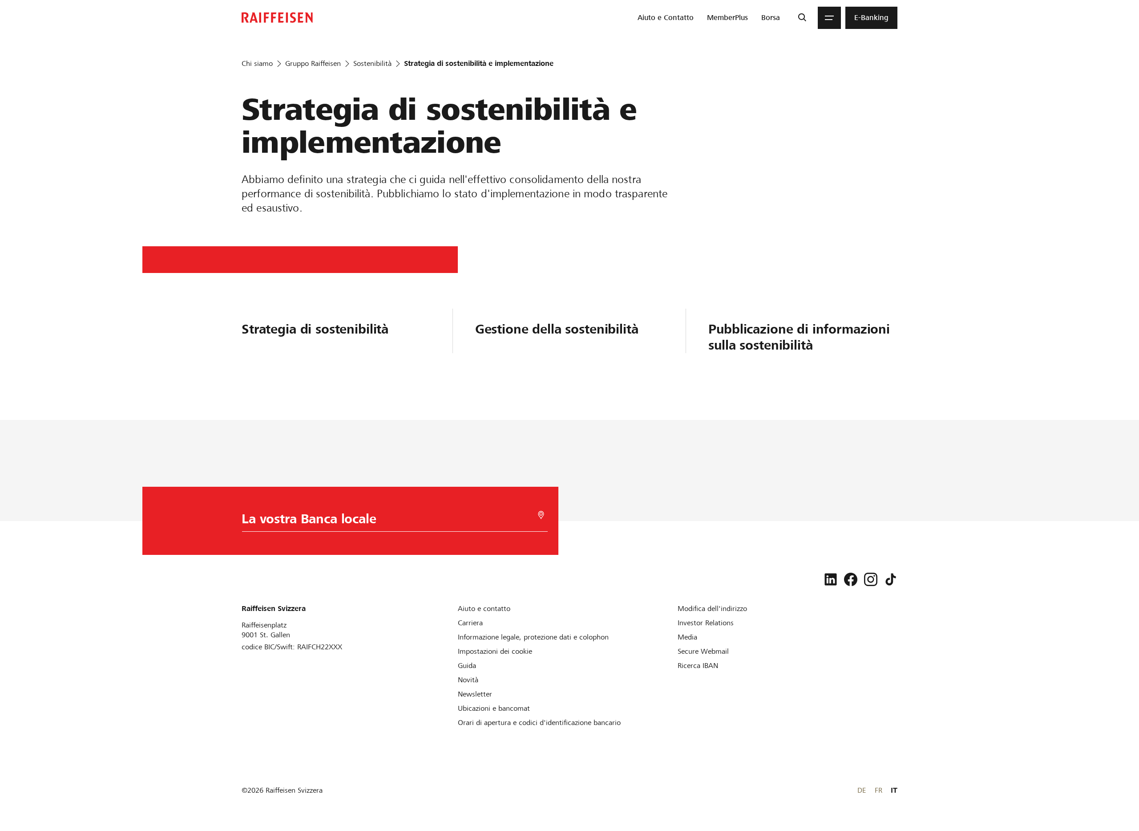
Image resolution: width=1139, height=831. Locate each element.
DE (861, 790)
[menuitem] (665, 18)
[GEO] (541, 515)
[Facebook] (850, 579)
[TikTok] (890, 579)
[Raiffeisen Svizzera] (277, 17)
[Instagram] (870, 579)
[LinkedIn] (830, 579)
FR (878, 790)
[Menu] (829, 18)
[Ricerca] (802, 18)
